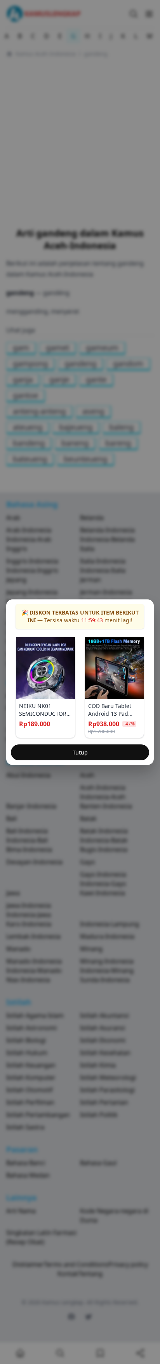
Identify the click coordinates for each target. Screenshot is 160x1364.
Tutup (80, 752)
